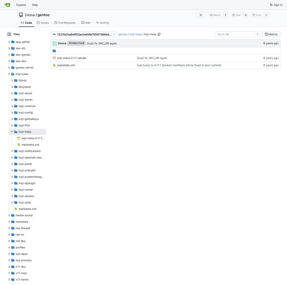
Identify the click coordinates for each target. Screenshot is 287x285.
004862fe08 (76, 43)
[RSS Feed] (200, 15)
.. (58, 50)
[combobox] (237, 34)
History (273, 34)
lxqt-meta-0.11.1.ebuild (71, 58)
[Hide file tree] (9, 34)
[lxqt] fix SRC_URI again (102, 43)
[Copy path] (159, 34)
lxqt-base (135, 34)
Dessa (30, 15)
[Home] (7, 4)
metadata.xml (66, 65)
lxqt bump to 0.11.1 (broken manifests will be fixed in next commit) (179, 65)
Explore (21, 4)
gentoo (43, 15)
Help (35, 4)
